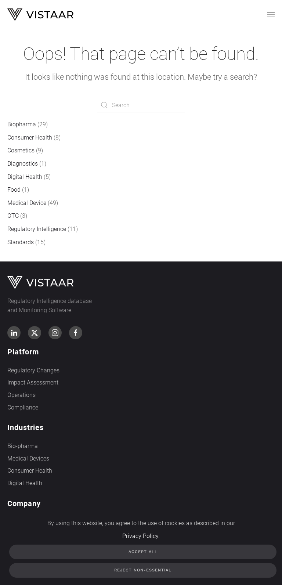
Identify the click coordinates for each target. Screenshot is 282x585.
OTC (13, 215)
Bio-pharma (22, 446)
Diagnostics (22, 163)
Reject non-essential (142, 570)
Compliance (22, 407)
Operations (21, 394)
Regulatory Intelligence (36, 228)
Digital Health (24, 176)
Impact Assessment (32, 382)
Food (14, 189)
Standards (20, 242)
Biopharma (21, 124)
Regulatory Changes (33, 370)
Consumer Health (29, 137)
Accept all (143, 551)
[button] (271, 14)
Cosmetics (21, 150)
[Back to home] (40, 14)
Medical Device (26, 202)
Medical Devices (28, 458)
